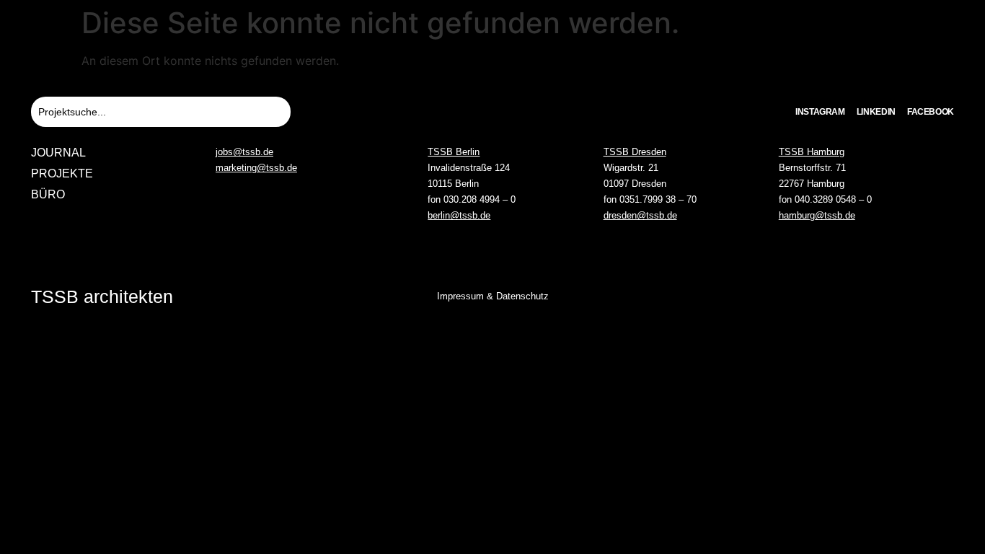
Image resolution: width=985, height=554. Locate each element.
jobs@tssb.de (244, 151)
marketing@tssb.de (256, 167)
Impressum (460, 296)
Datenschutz (522, 296)
